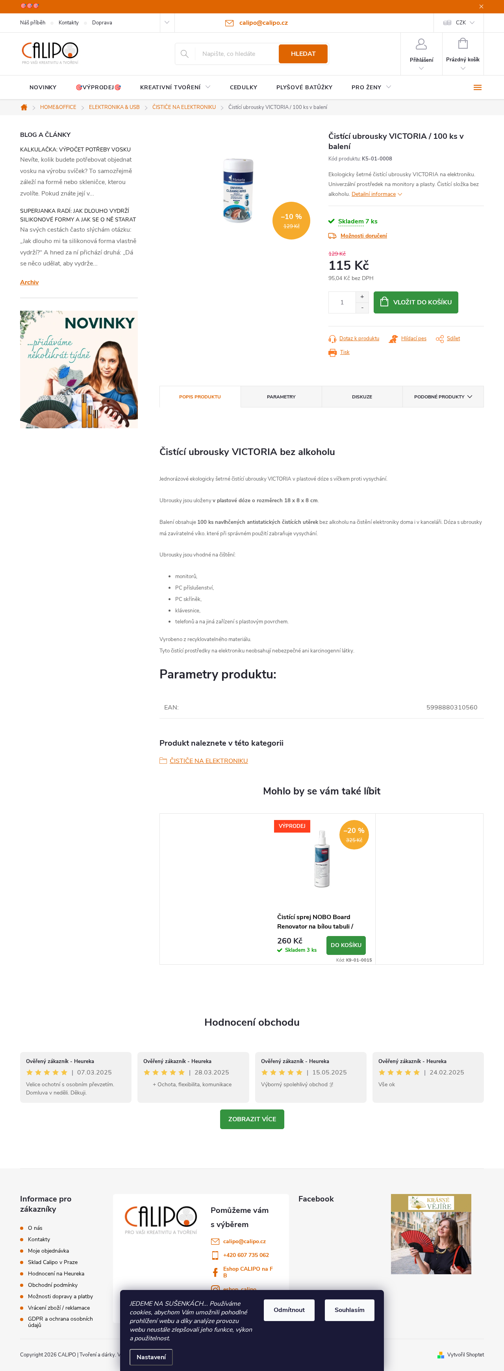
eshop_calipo (239, 1289)
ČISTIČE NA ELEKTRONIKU (209, 761)
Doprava (102, 22)
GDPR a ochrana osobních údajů (60, 1322)
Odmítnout (289, 1310)
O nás (35, 1228)
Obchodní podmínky (53, 1285)
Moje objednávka (48, 1251)
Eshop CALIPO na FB (248, 1272)
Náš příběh (32, 22)
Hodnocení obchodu (252, 1022)
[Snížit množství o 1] (362, 307)
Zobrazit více (252, 1119)
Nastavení (151, 1357)
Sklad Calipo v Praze (53, 1262)
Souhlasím (350, 1310)
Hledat (303, 54)
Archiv (29, 282)
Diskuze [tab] (362, 397)
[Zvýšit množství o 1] (362, 297)
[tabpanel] (322, 889)
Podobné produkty (439, 397)
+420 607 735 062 (246, 1255)
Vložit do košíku (422, 302)
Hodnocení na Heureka (56, 1274)
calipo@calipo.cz (244, 1241)
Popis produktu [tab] (200, 397)
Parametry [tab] (281, 397)
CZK (461, 22)
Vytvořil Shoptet (465, 1354)
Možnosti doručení (364, 236)
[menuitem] (43, 88)
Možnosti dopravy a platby (60, 1297)
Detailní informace (374, 194)
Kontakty (69, 22)
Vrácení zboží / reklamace (59, 1308)
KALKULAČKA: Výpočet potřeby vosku (75, 149)
